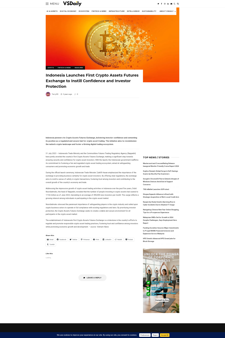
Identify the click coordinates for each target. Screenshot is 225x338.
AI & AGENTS (52, 11)
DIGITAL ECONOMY (68, 11)
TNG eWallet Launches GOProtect (156, 189)
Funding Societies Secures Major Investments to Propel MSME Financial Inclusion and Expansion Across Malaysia (161, 231)
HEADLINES (79, 67)
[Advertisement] (92, 118)
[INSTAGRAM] (164, 3)
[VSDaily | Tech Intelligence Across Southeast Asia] (72, 4)
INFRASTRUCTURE (117, 11)
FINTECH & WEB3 (99, 11)
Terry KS (55, 94)
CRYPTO (51, 67)
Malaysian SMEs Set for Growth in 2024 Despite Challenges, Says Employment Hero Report (160, 220)
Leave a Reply (93, 278)
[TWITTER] (158, 3)
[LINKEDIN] (168, 3)
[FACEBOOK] (161, 3)
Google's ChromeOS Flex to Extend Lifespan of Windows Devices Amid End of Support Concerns (161, 181)
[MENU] (47, 3)
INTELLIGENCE (133, 11)
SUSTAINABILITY (149, 11)
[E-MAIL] (171, 3)
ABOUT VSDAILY (167, 11)
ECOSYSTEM (84, 11)
